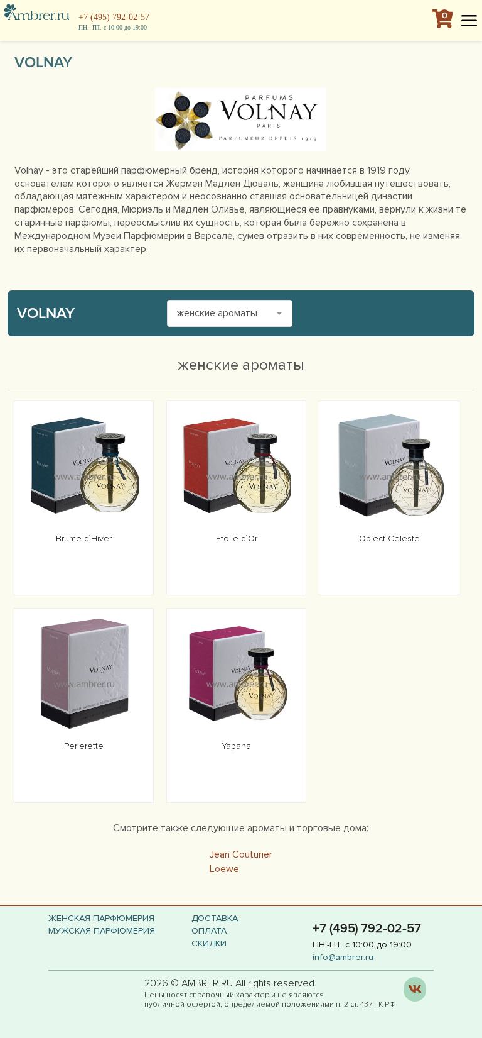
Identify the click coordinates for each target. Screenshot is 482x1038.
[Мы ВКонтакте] (415, 989)
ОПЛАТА (209, 930)
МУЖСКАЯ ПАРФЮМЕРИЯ (101, 930)
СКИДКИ (209, 943)
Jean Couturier (241, 854)
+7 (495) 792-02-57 (113, 17)
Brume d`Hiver (84, 538)
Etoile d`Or (236, 538)
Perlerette (84, 746)
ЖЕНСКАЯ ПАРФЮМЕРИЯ (101, 918)
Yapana (236, 746)
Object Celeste (389, 538)
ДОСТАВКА (214, 918)
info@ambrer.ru (343, 957)
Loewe (224, 869)
